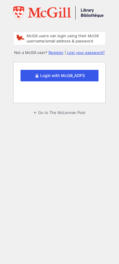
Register (56, 52)
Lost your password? (86, 52)
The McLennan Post (58, 15)
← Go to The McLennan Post (59, 112)
